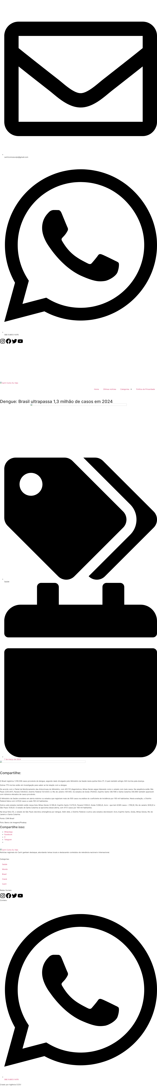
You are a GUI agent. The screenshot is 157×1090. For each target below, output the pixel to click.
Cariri (4, 884)
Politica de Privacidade (145, 389)
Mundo (5, 869)
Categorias (124, 389)
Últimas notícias (109, 389)
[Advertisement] (78, 363)
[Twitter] (14, 341)
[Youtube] (20, 341)
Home (96, 389)
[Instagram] (2, 341)
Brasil (4, 874)
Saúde (4, 864)
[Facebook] (8, 341)
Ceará (4, 879)
